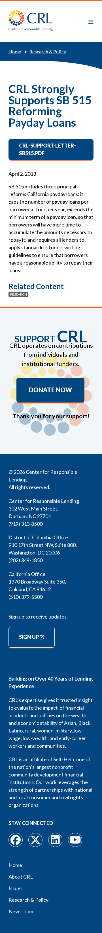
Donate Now (50, 390)
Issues (15, 888)
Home (14, 51)
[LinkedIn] (55, 840)
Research (18, 294)
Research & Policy (47, 51)
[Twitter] (35, 840)
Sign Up (29, 637)
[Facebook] (15, 840)
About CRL (20, 876)
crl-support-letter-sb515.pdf (47, 149)
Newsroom (20, 911)
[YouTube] (75, 840)
